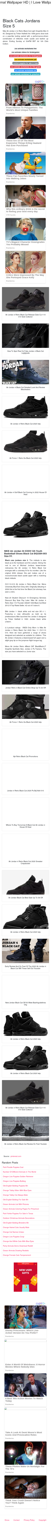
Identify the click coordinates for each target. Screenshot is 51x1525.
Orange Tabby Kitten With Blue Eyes (17, 1190)
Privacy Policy (29, 1520)
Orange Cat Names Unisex (13, 1232)
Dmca (7, 1520)
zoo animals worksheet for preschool (25, 74)
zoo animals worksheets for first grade (25, 67)
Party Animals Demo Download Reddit (18, 1246)
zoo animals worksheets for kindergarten (25, 56)
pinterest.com (16, 1156)
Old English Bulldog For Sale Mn (15, 1199)
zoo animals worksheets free (26, 48)
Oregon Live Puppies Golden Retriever (18, 1176)
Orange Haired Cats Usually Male (16, 1227)
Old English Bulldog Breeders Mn (16, 1222)
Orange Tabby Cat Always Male (15, 1195)
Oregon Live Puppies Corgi (13, 1236)
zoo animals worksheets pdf (25, 59)
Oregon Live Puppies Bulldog (14, 1181)
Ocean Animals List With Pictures (16, 1204)
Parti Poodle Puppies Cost (13, 1167)
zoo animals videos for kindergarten (25, 52)
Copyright (42, 1520)
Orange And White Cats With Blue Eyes (18, 1241)
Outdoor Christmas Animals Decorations (18, 1218)
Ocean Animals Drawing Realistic (16, 1250)
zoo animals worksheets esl (25, 70)
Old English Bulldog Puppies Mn (15, 1185)
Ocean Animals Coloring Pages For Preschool (21, 1209)
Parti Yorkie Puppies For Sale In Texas (18, 1213)
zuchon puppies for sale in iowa (25, 63)
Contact (16, 1520)
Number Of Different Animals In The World (19, 1172)
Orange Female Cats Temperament (17, 1255)
